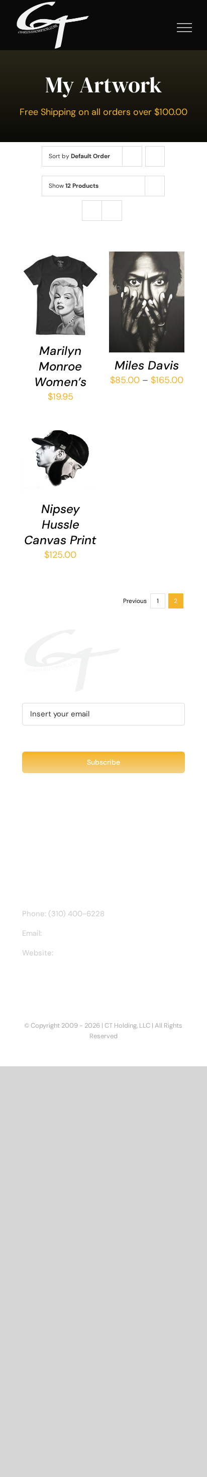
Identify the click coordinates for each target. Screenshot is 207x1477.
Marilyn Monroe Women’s (60, 366)
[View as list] (112, 210)
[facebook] (25, 981)
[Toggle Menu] (184, 27)
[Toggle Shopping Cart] (150, 27)
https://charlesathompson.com (109, 953)
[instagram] (41, 981)
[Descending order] (155, 156)
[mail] (89, 981)
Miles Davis (147, 365)
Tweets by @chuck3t (66, 829)
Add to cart (60, 450)
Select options (60, 287)
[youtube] (73, 981)
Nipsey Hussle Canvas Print (60, 524)
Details (45, 308)
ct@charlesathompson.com (93, 933)
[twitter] (57, 981)
